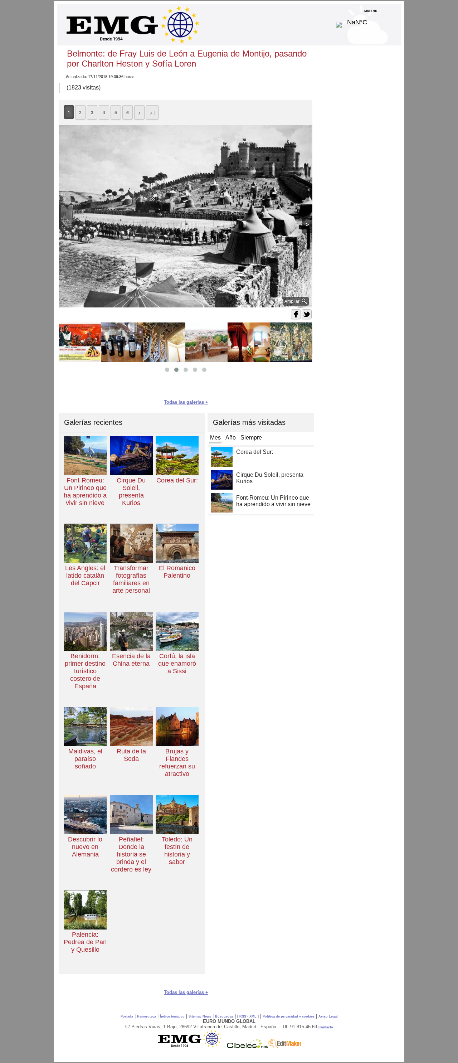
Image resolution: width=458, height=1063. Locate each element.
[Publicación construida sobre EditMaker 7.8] (284, 1046)
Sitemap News (200, 1016)
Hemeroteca (146, 1016)
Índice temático (172, 1016)
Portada (127, 1016)
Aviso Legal (328, 1016)
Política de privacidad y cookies (289, 1016)
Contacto (325, 1027)
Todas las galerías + (186, 402)
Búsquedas (224, 1016)
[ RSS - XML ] (248, 1016)
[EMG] (192, 1046)
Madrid (371, 20)
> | (152, 112)
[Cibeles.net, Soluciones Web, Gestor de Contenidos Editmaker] (247, 1046)
